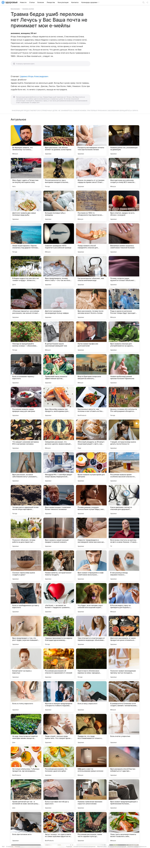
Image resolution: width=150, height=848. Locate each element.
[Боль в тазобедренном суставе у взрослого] (26, 598)
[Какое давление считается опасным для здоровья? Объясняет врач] (124, 500)
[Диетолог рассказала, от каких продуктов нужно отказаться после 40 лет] (124, 631)
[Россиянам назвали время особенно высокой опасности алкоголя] (124, 467)
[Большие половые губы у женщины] (58, 206)
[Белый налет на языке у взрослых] (26, 663)
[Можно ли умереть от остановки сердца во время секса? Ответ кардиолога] (91, 173)
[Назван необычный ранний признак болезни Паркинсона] (124, 369)
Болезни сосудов (28, 9)
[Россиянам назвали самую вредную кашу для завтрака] (26, 402)
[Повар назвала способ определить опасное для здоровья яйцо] (91, 238)
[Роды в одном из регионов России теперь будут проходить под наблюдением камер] (124, 304)
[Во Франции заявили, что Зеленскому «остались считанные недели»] (26, 140)
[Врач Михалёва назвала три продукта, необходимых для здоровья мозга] (58, 402)
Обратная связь (102, 846)
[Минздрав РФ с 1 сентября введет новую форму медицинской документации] (58, 467)
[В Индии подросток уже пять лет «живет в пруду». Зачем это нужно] (26, 271)
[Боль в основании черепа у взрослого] (26, 369)
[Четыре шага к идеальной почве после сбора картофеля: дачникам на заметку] (26, 500)
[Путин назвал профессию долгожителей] (91, 336)
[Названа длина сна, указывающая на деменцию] (124, 140)
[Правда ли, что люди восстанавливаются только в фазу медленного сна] (91, 729)
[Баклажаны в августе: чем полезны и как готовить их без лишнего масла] (91, 402)
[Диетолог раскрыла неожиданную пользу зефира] (58, 304)
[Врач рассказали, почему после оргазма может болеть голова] (91, 304)
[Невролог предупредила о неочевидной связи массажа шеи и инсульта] (91, 533)
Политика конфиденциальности (137, 846)
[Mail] (3, 2)
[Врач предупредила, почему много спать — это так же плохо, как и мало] (58, 271)
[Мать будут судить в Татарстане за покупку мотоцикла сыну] (26, 173)
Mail (3, 846)
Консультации (15, 9)
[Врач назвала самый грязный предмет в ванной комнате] (58, 533)
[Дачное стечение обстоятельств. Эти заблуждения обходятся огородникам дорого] (124, 402)
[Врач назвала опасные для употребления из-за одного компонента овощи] (124, 336)
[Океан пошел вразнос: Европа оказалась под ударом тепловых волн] (26, 238)
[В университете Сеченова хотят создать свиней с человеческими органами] (124, 696)
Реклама (17, 846)
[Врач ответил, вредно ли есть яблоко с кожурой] (124, 206)
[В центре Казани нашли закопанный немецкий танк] (58, 336)
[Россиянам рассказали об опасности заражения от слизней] (58, 663)
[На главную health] (11, 2)
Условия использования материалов (84, 846)
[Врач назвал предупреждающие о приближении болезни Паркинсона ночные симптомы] (124, 794)
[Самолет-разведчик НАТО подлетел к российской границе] (58, 238)
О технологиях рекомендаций (117, 846)
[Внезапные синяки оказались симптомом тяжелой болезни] (124, 238)
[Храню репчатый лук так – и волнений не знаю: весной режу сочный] (26, 794)
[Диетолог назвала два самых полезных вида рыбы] (26, 206)
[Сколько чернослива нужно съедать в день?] (26, 565)
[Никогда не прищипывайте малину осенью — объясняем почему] (26, 336)
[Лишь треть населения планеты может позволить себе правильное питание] (124, 827)
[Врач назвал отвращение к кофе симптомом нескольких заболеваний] (91, 565)
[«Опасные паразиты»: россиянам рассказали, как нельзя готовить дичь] (26, 304)
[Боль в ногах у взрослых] (124, 729)
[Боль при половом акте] (26, 827)
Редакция (69, 846)
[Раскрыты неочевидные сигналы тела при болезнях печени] (91, 140)
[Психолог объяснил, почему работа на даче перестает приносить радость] (26, 533)
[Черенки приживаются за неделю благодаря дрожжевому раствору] (58, 631)
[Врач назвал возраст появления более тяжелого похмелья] (58, 500)
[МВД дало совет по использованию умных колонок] (91, 762)
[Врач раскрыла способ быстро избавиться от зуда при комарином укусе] (124, 762)
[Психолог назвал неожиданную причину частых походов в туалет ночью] (124, 663)
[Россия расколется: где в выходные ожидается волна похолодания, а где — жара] (58, 173)
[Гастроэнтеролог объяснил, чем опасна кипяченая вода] (91, 271)
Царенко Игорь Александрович (34, 76)
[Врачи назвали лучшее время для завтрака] (91, 467)
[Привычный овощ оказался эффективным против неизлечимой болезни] (58, 369)
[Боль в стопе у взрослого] (26, 696)
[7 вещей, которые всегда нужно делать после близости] (124, 435)
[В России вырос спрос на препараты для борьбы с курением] (124, 598)
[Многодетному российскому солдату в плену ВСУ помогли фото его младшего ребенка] (124, 173)
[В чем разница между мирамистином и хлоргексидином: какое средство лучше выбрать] (124, 565)
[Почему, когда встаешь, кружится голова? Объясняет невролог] (124, 271)
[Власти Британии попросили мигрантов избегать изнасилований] (91, 369)
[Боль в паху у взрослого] (91, 696)
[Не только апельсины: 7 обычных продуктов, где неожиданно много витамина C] (26, 762)
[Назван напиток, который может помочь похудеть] (58, 565)
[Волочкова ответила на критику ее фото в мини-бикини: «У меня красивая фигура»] (124, 533)
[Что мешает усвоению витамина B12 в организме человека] (26, 435)
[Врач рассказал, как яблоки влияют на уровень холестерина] (58, 140)
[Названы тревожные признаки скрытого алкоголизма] (91, 794)
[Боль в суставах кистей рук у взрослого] (58, 794)
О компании (9, 846)
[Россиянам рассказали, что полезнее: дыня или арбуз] (58, 762)
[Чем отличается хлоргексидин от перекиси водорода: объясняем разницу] (91, 631)
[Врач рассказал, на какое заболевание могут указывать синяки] (26, 467)
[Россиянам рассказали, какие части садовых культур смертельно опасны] (91, 827)
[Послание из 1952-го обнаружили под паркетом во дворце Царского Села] (91, 206)
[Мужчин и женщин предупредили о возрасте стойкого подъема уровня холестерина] (58, 696)
